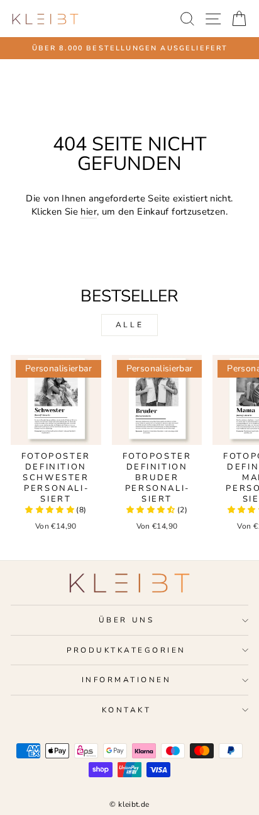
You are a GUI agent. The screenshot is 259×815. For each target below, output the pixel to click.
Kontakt (127, 710)
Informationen (127, 680)
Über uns (126, 620)
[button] (50, 510)
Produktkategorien (126, 650)
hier (88, 211)
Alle (129, 325)
